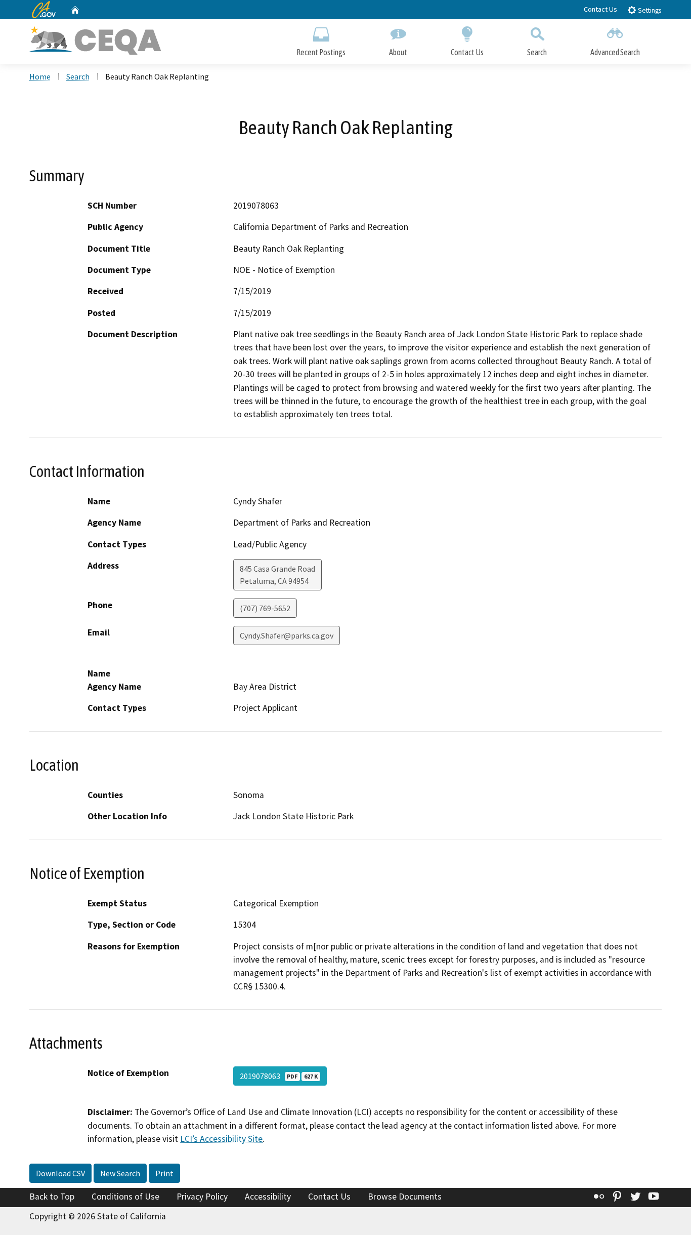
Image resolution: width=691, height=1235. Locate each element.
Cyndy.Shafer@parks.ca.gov (286, 635)
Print (164, 1173)
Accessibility (268, 1196)
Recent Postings (321, 52)
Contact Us (600, 9)
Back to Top (51, 1196)
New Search (120, 1173)
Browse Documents (405, 1196)
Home (40, 76)
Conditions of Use (125, 1196)
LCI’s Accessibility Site (221, 1138)
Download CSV (60, 1173)
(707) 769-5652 (265, 608)
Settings (648, 10)
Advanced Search (615, 52)
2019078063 (279, 1076)
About (398, 52)
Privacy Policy (202, 1196)
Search (537, 52)
